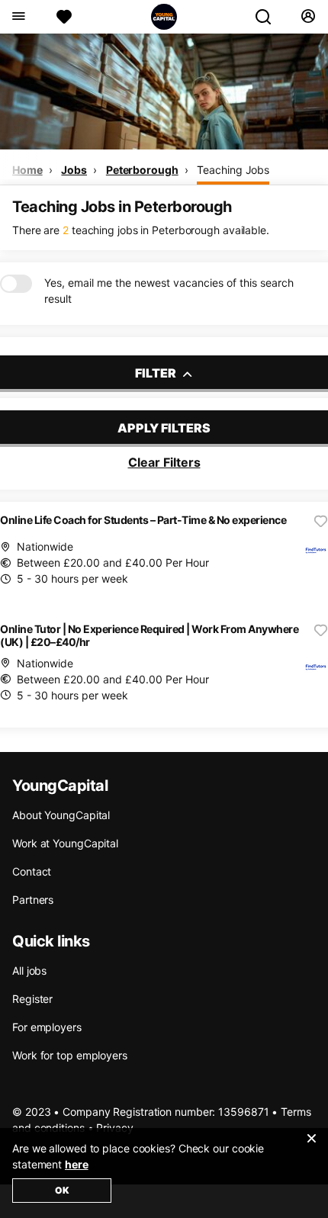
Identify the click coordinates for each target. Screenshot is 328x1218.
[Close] (311, 1148)
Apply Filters (164, 427)
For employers (47, 1026)
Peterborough (142, 169)
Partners (32, 899)
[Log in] (307, 17)
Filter (156, 373)
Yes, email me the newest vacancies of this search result (169, 290)
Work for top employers (69, 1055)
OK (62, 1190)
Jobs (74, 169)
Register (32, 998)
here (76, 1164)
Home (27, 169)
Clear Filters (164, 462)
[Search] (269, 16)
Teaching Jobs (233, 169)
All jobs (29, 970)
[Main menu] (18, 17)
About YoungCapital (61, 814)
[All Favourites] (64, 16)
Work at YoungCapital (65, 843)
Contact (31, 871)
